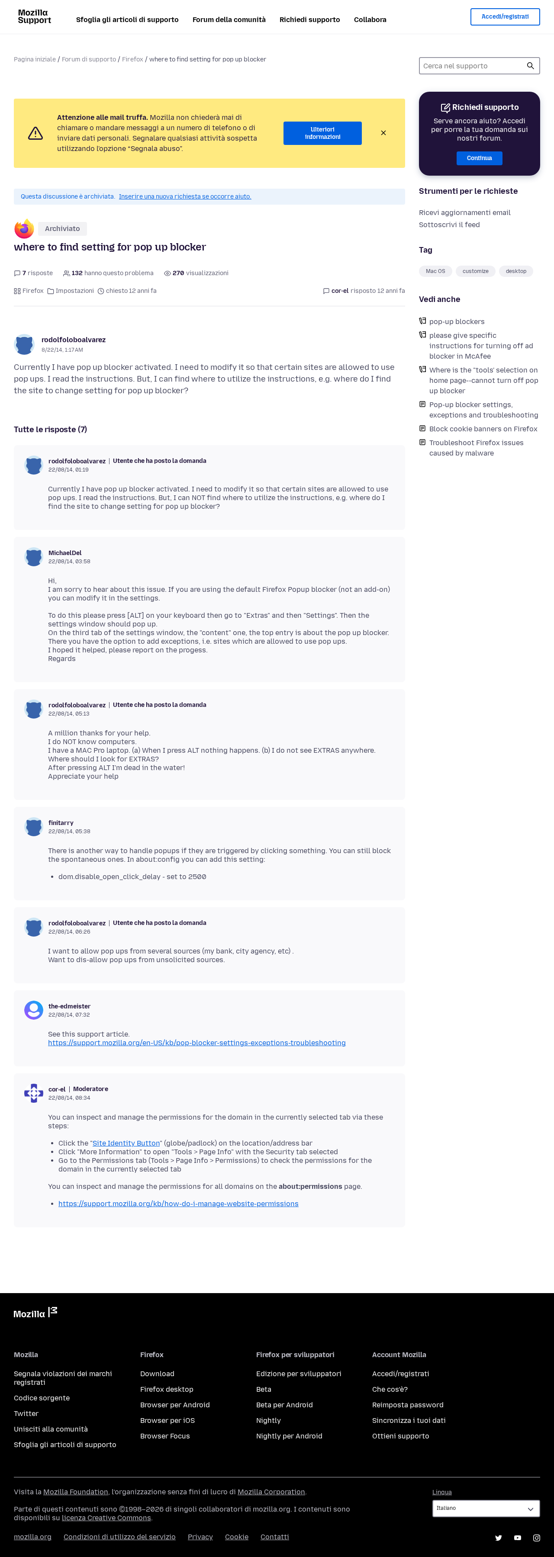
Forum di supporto (89, 59)
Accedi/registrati (505, 16)
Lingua (442, 1492)
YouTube (517, 1538)
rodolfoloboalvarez (74, 340)
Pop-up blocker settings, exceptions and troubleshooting (483, 410)
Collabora (370, 20)
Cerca (531, 66)
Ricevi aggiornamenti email (465, 213)
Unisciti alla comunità (51, 1429)
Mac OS (435, 271)
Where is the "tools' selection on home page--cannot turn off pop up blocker (483, 380)
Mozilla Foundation (75, 1492)
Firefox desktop (166, 1389)
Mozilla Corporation (271, 1492)
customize (476, 271)
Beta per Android (284, 1405)
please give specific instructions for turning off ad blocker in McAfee (481, 345)
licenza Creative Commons (106, 1518)
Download (157, 1374)
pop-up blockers (457, 322)
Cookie (236, 1537)
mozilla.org (33, 1537)
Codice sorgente (42, 1398)
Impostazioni (75, 291)
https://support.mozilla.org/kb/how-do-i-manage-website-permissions (178, 1204)
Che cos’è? (390, 1389)
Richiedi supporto (310, 20)
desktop (516, 271)
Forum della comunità (229, 20)
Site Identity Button (126, 1143)
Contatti (275, 1537)
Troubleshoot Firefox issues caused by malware (476, 448)
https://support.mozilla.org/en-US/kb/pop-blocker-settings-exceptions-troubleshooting (197, 1043)
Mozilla (35, 1314)
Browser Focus (165, 1436)
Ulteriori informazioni (323, 133)
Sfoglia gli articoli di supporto (127, 20)
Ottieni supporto (400, 1436)
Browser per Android (175, 1405)
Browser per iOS (167, 1420)
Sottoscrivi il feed (449, 225)
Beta (263, 1389)
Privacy (200, 1537)
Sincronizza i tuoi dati (409, 1420)
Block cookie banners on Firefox (483, 429)
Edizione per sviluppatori (298, 1374)
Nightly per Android (289, 1436)
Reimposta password (408, 1405)
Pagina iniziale (35, 59)
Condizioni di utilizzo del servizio (120, 1537)
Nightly (268, 1420)
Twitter (26, 1413)
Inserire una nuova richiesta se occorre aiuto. (185, 196)
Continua (479, 158)
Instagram (536, 1538)
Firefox (132, 59)
